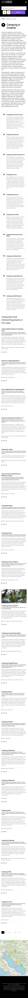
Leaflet (7, 975)
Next (19, 932)
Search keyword (3, 8)
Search (18, 12)
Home (3, 19)
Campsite (5, 380)
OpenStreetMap (16, 975)
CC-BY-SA (26, 975)
